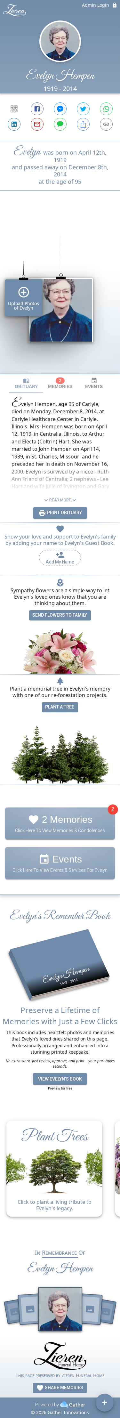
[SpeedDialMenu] (105, 1403)
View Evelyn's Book (60, 1079)
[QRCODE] (14, 108)
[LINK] (106, 124)
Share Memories (63, 1387)
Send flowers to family (59, 615)
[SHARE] (83, 124)
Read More (60, 500)
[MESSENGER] (60, 108)
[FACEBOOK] (37, 108)
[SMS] (60, 124)
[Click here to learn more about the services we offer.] (60, 1356)
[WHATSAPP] (106, 108)
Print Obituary (64, 512)
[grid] (60, 293)
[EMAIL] (37, 124)
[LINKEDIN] (14, 124)
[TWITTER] (83, 108)
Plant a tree (59, 706)
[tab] (26, 383)
